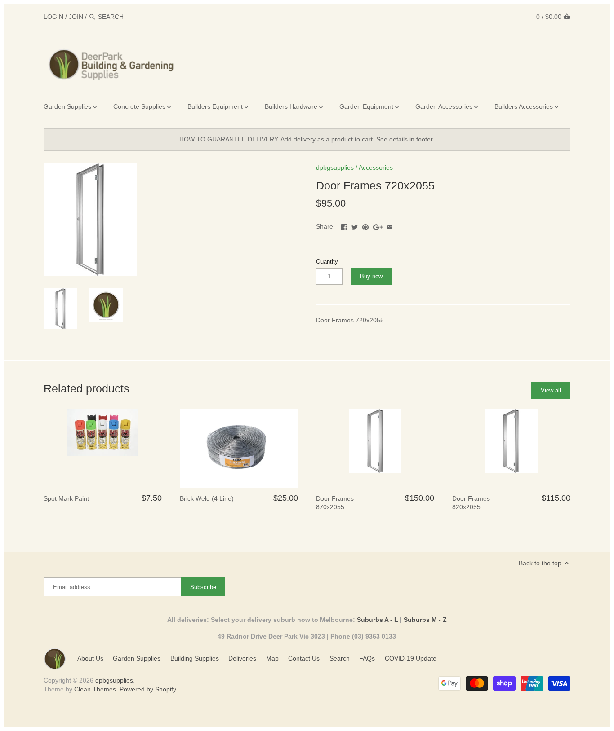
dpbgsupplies (335, 167)
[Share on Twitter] (354, 225)
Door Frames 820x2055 (471, 503)
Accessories (376, 167)
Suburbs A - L (377, 619)
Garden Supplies (136, 658)
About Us (90, 658)
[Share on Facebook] (344, 225)
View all (551, 390)
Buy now (371, 276)
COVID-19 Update (410, 658)
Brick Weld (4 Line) (207, 498)
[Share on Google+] (378, 225)
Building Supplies (194, 658)
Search (339, 658)
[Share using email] (390, 225)
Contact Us (304, 658)
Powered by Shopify (148, 689)
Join (76, 16)
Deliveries (242, 658)
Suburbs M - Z (425, 619)
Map (272, 658)
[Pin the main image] (365, 225)
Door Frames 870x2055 (335, 503)
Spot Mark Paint (66, 498)
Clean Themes (95, 689)
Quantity (327, 262)
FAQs (367, 658)
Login (53, 16)
